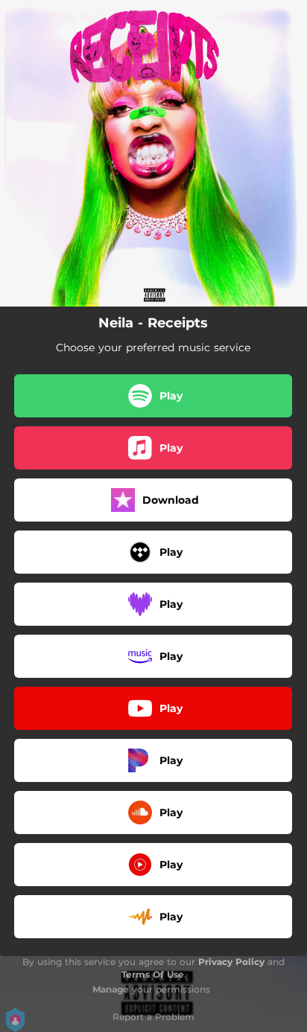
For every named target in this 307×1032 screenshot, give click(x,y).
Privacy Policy (231, 961)
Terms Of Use (152, 974)
